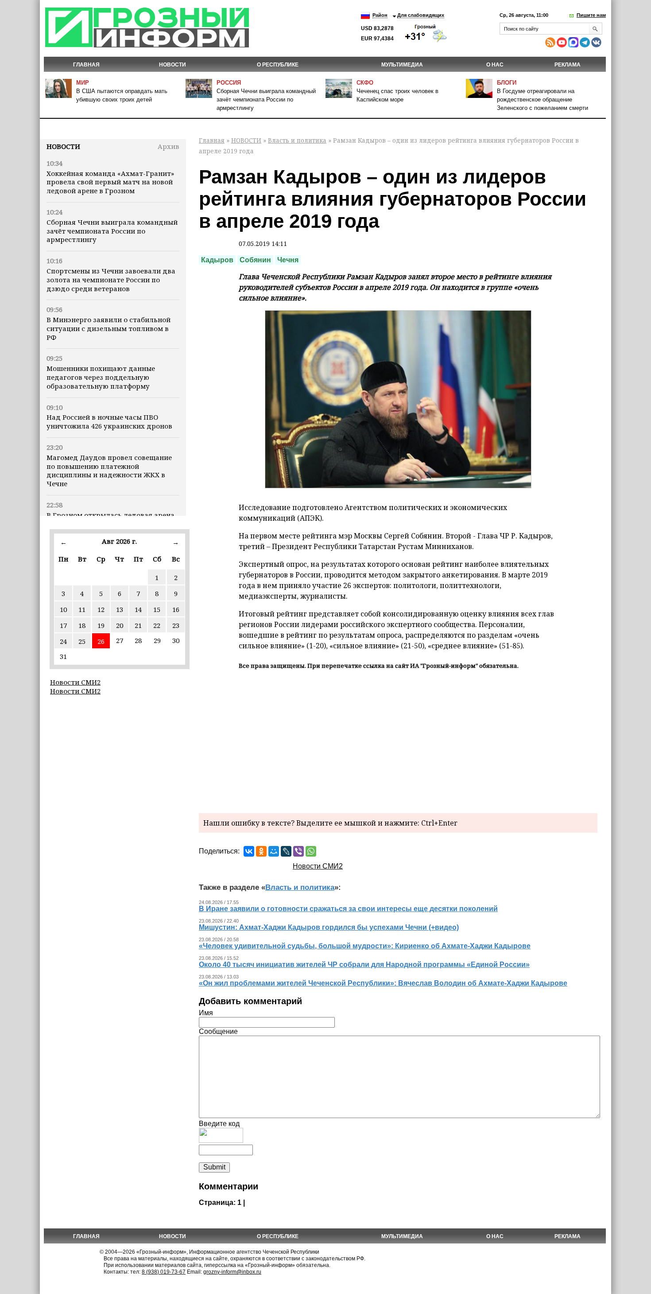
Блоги (506, 82)
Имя (206, 1013)
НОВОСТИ (172, 65)
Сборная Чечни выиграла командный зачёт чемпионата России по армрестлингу (266, 99)
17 (63, 625)
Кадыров (217, 260)
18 (81, 625)
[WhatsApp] (311, 851)
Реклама (567, 65)
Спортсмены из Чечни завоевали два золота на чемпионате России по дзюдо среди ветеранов (110, 279)
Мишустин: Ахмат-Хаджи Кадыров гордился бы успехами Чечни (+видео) (329, 927)
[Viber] (298, 851)
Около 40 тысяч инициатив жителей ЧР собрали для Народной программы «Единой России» (364, 964)
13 (119, 609)
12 (101, 609)
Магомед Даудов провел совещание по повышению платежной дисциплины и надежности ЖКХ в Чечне (109, 470)
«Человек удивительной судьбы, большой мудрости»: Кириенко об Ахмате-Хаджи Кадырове (365, 946)
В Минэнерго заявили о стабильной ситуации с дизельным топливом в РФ (108, 328)
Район (380, 15)
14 (138, 609)
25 (81, 641)
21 (138, 625)
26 (101, 641)
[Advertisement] (398, 740)
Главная (86, 65)
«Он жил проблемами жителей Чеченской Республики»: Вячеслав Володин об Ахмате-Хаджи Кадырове (383, 983)
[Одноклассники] (261, 851)
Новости (63, 146)
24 (63, 641)
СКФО (364, 82)
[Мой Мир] (273, 851)
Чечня (287, 260)
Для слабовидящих (420, 15)
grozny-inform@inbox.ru (232, 1272)
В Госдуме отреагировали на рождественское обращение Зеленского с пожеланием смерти (542, 99)
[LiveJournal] (286, 851)
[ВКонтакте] (249, 851)
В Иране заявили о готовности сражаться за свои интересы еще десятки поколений (348, 908)
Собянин (255, 260)
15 (156, 609)
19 (101, 625)
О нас (495, 65)
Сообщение (218, 1031)
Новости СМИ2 (75, 682)
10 (63, 609)
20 (119, 625)
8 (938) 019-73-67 (164, 1272)
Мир (82, 82)
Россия (229, 82)
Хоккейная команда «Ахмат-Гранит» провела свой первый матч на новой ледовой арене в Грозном (110, 182)
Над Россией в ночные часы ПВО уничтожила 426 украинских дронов (109, 421)
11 (81, 609)
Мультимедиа (402, 65)
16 (175, 609)
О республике (277, 65)
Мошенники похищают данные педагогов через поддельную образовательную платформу (100, 377)
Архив (168, 146)
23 (175, 625)
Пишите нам (591, 15)
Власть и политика (297, 140)
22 (156, 625)
